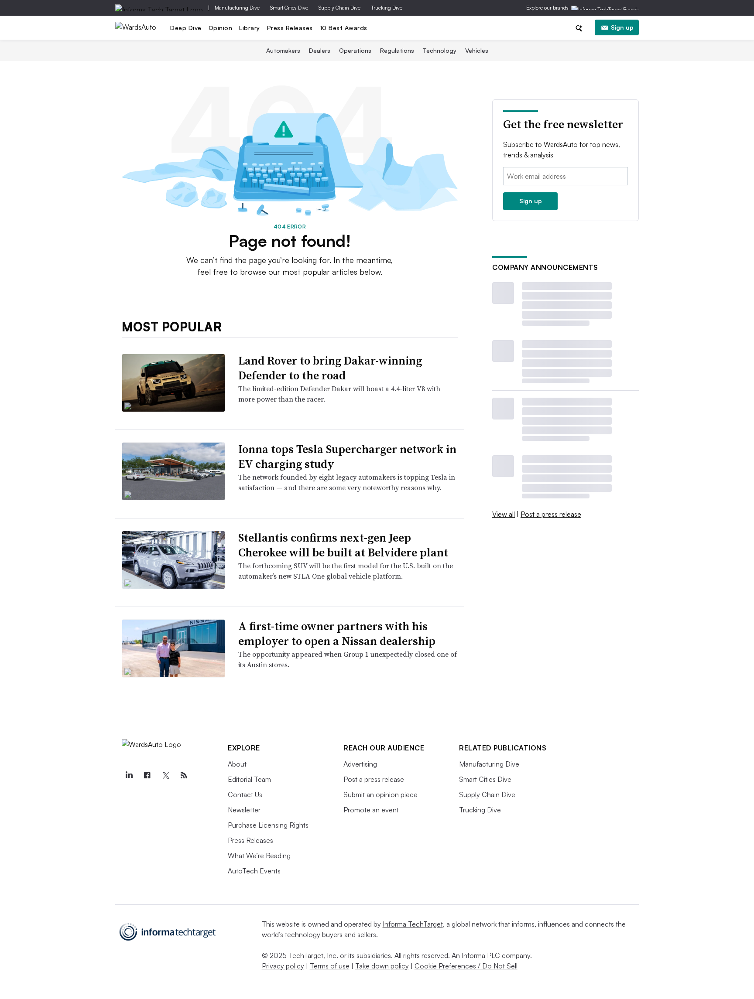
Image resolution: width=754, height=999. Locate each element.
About (237, 764)
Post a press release (551, 514)
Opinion (221, 27)
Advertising (360, 764)
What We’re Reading (259, 855)
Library (249, 27)
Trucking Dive (386, 7)
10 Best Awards (343, 27)
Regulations (397, 50)
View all (503, 514)
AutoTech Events (254, 870)
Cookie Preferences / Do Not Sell (466, 965)
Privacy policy (283, 965)
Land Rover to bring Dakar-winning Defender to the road (330, 368)
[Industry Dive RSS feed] (184, 775)
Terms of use (330, 965)
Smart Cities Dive (289, 7)
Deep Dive (186, 27)
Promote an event (371, 809)
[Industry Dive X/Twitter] (165, 775)
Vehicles (476, 50)
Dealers (319, 50)
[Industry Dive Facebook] (147, 775)
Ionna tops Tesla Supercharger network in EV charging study (347, 456)
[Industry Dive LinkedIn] (129, 775)
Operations (355, 50)
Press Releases (290, 27)
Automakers (283, 50)
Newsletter (244, 809)
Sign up (622, 27)
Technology (439, 50)
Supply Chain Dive (339, 7)
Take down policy (382, 965)
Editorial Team (249, 779)
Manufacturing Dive (237, 7)
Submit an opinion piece (380, 794)
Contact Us (245, 794)
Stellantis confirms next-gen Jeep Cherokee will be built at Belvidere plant (343, 545)
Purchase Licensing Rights (268, 825)
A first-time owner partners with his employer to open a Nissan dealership (336, 633)
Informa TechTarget (413, 924)
